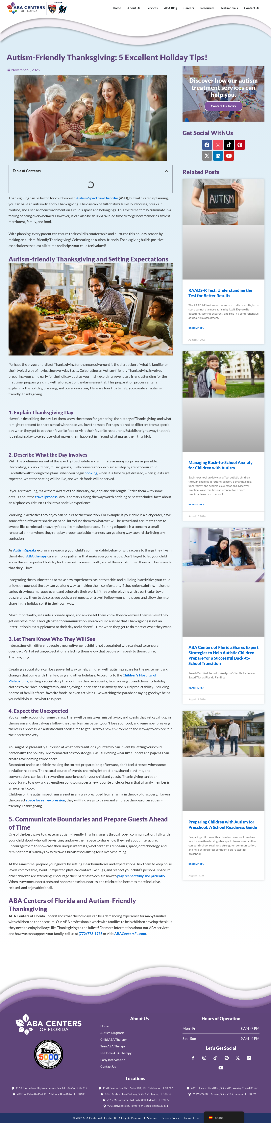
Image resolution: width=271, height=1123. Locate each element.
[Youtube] (229, 156)
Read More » (196, 328)
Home (117, 8)
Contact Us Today (223, 106)
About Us (133, 8)
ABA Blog (170, 8)
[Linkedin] (218, 156)
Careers (189, 8)
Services (152, 8)
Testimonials (229, 8)
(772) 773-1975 (90, 933)
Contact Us (251, 8)
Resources (207, 8)
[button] (166, 171)
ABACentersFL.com (130, 933)
